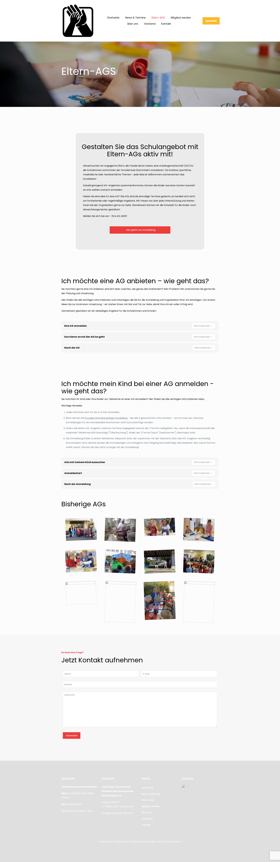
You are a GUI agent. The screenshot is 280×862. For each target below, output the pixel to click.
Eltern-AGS (148, 800)
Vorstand (147, 818)
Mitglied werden (151, 806)
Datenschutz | (123, 841)
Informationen (202, 326)
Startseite (147, 787)
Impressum (106, 841)
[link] (77, 20)
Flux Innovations (171, 841)
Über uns (147, 812)
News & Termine (151, 794)
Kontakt (146, 824)
